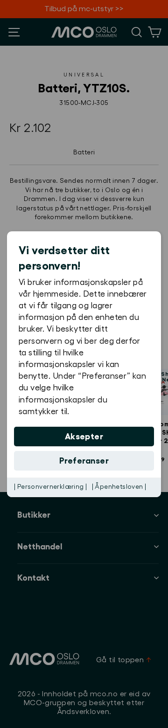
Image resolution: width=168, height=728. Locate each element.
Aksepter (84, 436)
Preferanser (84, 461)
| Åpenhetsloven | (119, 487)
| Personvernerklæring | (50, 487)
